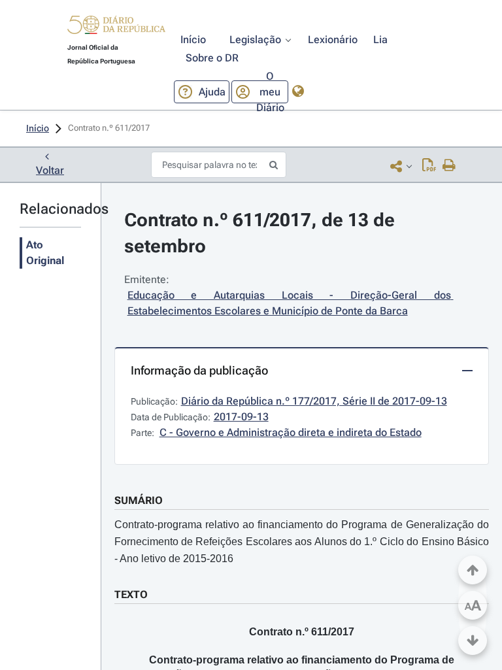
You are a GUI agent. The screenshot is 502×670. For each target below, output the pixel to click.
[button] (116, 27)
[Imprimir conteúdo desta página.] (449, 166)
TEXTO (131, 594)
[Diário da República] (116, 28)
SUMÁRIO (138, 500)
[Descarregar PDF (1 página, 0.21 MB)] (429, 166)
